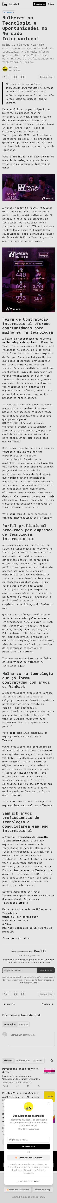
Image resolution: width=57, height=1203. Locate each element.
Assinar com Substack (31, 1157)
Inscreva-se (28, 1146)
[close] (48, 1103)
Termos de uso (14, 1167)
